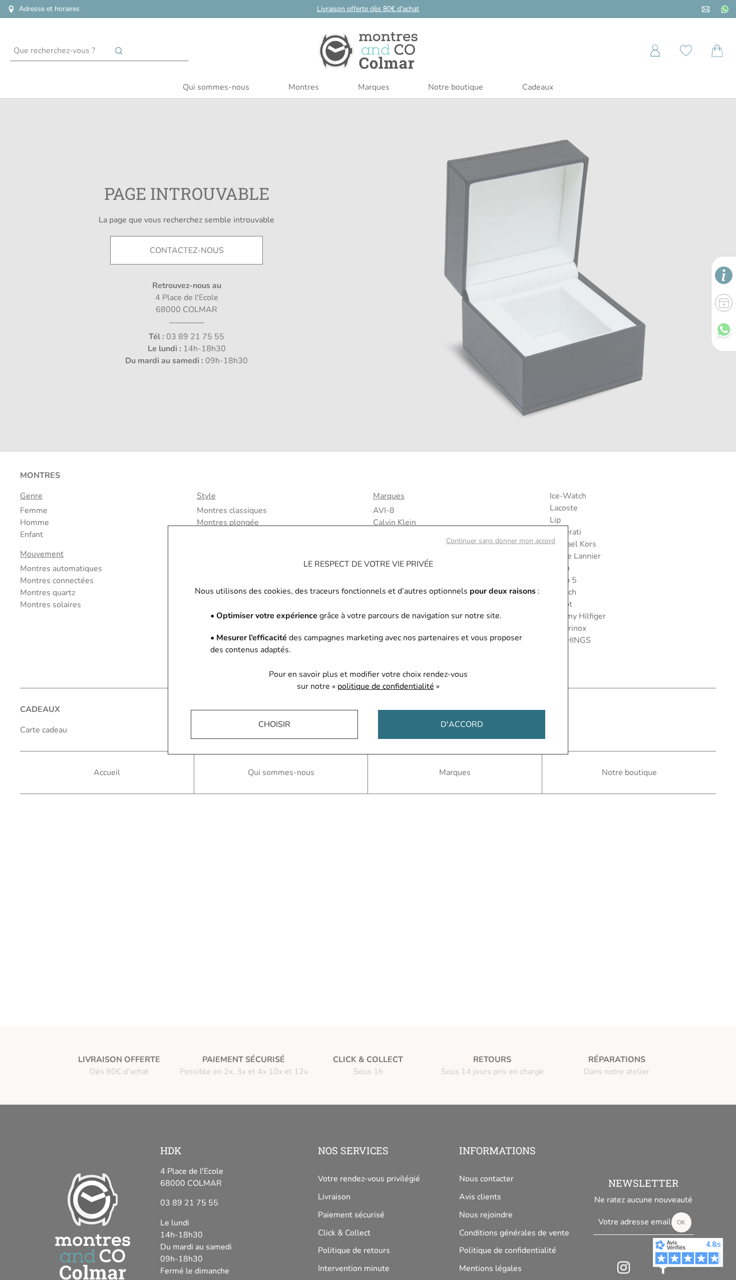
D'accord (462, 724)
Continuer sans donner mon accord (500, 541)
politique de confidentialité (385, 686)
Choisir (274, 724)
